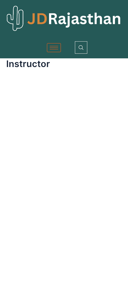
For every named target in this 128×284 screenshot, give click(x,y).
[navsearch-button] (81, 47)
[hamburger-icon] (54, 47)
